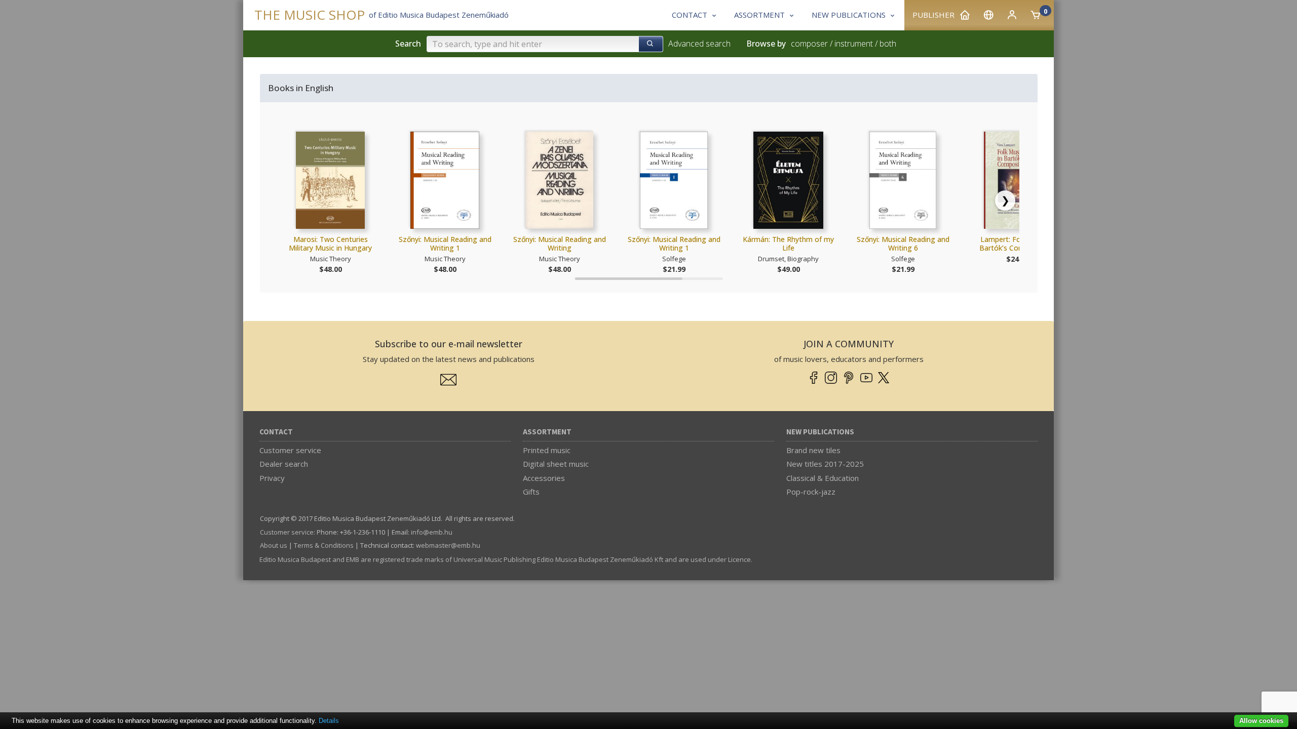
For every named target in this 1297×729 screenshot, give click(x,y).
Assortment (547, 432)
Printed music (546, 450)
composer (809, 43)
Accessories (544, 478)
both (888, 43)
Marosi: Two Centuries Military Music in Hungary (330, 243)
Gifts (531, 492)
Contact (276, 432)
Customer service (290, 450)
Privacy (272, 478)
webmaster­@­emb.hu (448, 545)
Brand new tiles (813, 450)
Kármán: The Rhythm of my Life (788, 243)
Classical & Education (822, 478)
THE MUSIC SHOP (309, 15)
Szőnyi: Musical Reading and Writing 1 (445, 243)
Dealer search (283, 464)
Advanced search (699, 43)
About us (273, 545)
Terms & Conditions (324, 545)
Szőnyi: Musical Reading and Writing (559, 243)
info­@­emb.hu (431, 532)
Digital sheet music (556, 464)
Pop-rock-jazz (810, 492)
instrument (853, 43)
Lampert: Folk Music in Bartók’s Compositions (1017, 243)
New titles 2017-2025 (825, 464)
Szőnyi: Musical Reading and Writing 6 (903, 243)
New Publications (820, 432)
